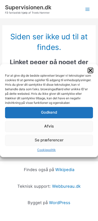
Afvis (49, 126)
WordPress (59, 202)
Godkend (49, 112)
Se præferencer (49, 140)
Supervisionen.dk (28, 7)
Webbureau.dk (66, 186)
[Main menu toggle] (87, 9)
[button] (90, 70)
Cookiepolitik (46, 150)
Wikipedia (64, 169)
